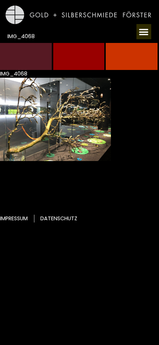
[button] (144, 31)
